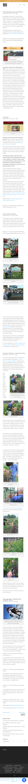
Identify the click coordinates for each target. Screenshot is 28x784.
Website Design (8, 770)
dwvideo (6, 13)
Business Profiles (18, 768)
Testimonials (8, 772)
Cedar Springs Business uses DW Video (13, 12)
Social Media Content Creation (10, 767)
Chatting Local (17, 765)
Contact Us (19, 772)
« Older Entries (6, 712)
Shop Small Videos (8, 768)
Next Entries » (22, 712)
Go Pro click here (20, 708)
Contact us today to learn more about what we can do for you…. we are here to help (14, 194)
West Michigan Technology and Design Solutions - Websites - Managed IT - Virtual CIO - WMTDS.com (14, 780)
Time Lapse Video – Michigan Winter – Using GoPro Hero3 (12, 599)
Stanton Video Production (9, 214)
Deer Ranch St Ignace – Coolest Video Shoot (14, 353)
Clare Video (6, 117)
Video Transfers (17, 770)
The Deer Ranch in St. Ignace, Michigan (12, 508)
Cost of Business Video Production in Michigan (13, 720)
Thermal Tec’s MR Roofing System (16, 33)
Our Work (21, 767)
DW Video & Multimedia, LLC (18, 705)
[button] (24, 780)
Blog (14, 772)
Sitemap (5, 749)
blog (17, 13)
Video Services (9, 765)
